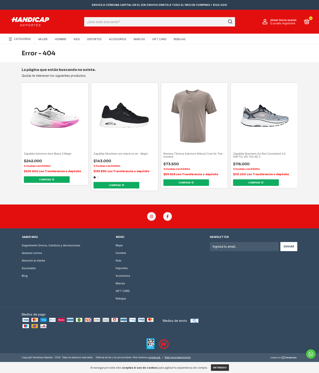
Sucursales (29, 268)
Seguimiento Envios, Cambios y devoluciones (51, 245)
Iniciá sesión (287, 20)
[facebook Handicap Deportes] (167, 216)
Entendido (220, 367)
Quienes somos (32, 253)
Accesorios (117, 39)
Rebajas (180, 39)
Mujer (43, 39)
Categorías (22, 39)
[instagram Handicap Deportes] (151, 216)
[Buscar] (229, 22)
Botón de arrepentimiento (178, 357)
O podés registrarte (282, 23)
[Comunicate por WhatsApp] (311, 354)
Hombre (60, 39)
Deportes (94, 39)
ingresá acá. (154, 357)
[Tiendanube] (283, 358)
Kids (77, 39)
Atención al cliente (33, 260)
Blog (25, 275)
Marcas (139, 39)
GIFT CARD (159, 39)
